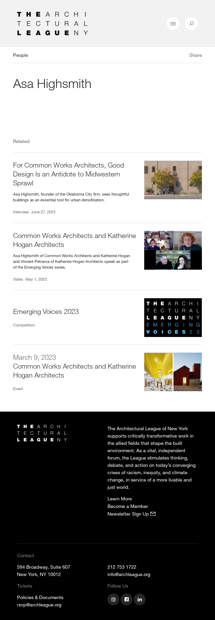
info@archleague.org (129, 574)
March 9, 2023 (34, 357)
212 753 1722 (122, 567)
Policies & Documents (40, 597)
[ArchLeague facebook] (127, 600)
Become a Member (128, 506)
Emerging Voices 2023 (46, 311)
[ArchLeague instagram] (114, 600)
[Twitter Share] (173, 56)
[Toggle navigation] (173, 23)
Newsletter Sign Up (129, 514)
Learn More (120, 498)
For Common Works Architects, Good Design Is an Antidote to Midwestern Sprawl (68, 173)
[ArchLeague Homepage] (52, 23)
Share (195, 55)
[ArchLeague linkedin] (140, 600)
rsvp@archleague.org (39, 604)
